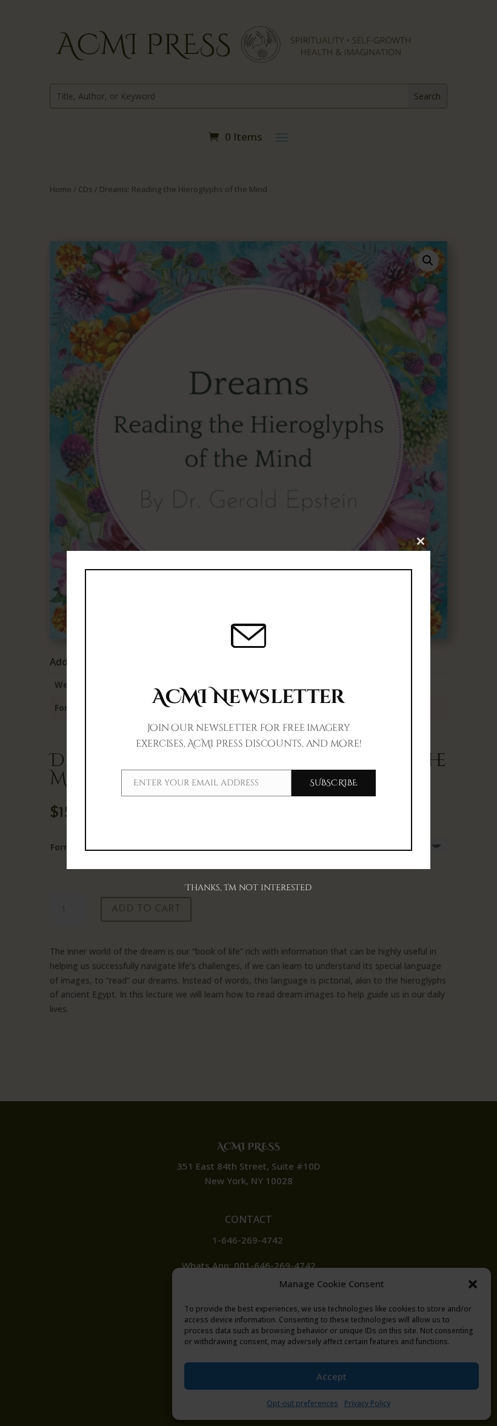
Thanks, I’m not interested (248, 887)
